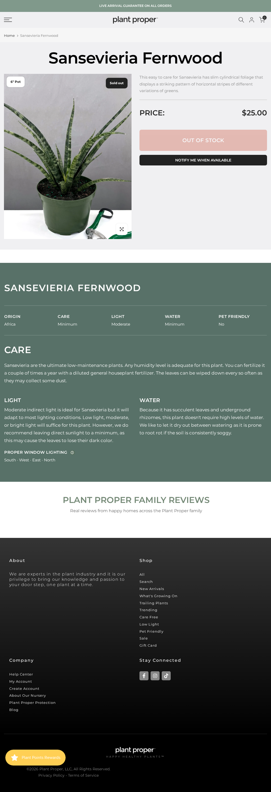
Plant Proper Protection (32, 702)
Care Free (148, 617)
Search (146, 581)
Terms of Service (83, 775)
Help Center (21, 674)
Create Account (24, 688)
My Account (20, 681)
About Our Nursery (27, 695)
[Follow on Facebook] (143, 675)
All (142, 574)
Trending (148, 610)
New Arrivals (151, 589)
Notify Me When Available (203, 160)
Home (9, 35)
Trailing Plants (153, 603)
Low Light (149, 624)
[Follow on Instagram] (155, 675)
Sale (143, 638)
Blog (14, 710)
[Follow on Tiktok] (166, 675)
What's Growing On (158, 596)
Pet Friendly (151, 631)
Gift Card (148, 645)
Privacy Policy (51, 775)
